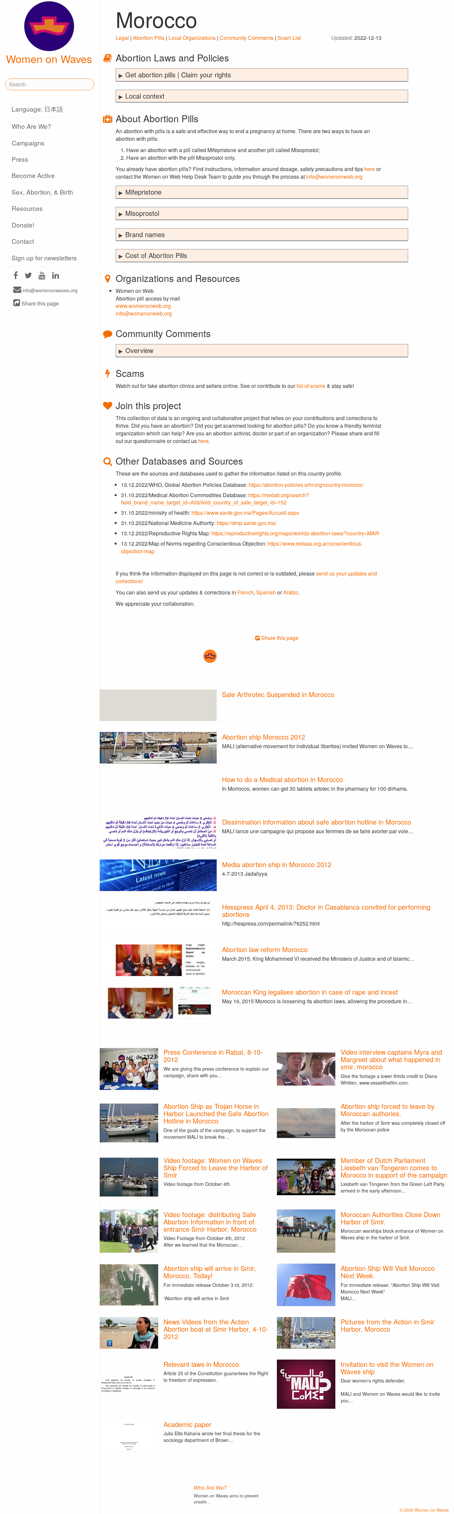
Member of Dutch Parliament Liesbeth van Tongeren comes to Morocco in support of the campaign (394, 1167)
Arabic (290, 592)
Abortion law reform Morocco (265, 949)
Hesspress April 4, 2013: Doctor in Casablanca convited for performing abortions (326, 910)
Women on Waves (49, 58)
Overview (139, 350)
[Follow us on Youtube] (42, 276)
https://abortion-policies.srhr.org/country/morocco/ (306, 485)
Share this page (39, 303)
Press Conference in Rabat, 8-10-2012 (213, 1055)
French (245, 592)
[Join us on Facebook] (16, 276)
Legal (122, 38)
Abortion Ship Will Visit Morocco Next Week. (388, 1271)
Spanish (266, 592)
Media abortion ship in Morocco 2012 (276, 864)
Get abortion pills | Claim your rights (178, 74)
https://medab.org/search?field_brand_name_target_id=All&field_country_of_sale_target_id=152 (215, 498)
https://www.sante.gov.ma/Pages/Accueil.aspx (245, 512)
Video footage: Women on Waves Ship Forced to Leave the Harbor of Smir (216, 1167)
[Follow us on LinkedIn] (56, 276)
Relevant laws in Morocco (201, 1364)
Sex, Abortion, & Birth (42, 191)
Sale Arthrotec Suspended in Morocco (278, 694)
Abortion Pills (149, 38)
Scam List (289, 38)
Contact (23, 240)
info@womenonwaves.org (49, 290)
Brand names (145, 234)
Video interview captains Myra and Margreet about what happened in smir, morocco (391, 1059)
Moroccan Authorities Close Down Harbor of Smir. (390, 1217)
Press (20, 158)
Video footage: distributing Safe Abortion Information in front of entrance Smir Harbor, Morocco (210, 1221)
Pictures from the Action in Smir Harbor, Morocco (387, 1325)
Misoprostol (142, 213)
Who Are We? (31, 126)
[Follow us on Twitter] (28, 276)
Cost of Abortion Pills (156, 255)
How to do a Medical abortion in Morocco (282, 779)
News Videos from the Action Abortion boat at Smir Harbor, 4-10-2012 (216, 1329)
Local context (145, 96)
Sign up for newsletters (44, 257)
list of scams (310, 386)
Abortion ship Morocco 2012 (263, 737)
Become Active (33, 175)
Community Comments (247, 38)
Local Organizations (192, 38)
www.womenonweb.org (143, 306)
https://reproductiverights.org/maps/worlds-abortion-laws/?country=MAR (295, 533)
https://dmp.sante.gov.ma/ (246, 523)
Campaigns (28, 142)
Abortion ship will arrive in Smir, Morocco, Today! (210, 1271)
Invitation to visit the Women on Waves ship (387, 1367)
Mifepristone (143, 192)
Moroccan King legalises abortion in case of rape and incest (310, 992)
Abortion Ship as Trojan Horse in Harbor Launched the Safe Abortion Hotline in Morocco (216, 1113)
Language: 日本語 (37, 108)
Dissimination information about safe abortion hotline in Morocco (316, 822)
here (369, 169)
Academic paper (187, 1424)
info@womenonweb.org (334, 176)
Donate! (23, 224)
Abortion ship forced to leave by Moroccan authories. (387, 1109)
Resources (27, 208)
